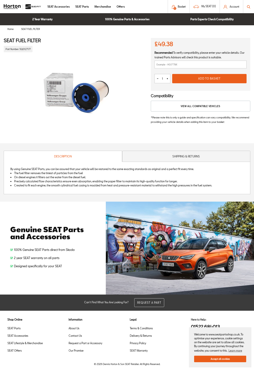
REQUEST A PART (149, 302)
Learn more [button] (235, 350)
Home (10, 29)
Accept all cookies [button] (220, 358)
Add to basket (209, 78)
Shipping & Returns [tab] (186, 156)
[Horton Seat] (22, 6)
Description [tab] (63, 156)
